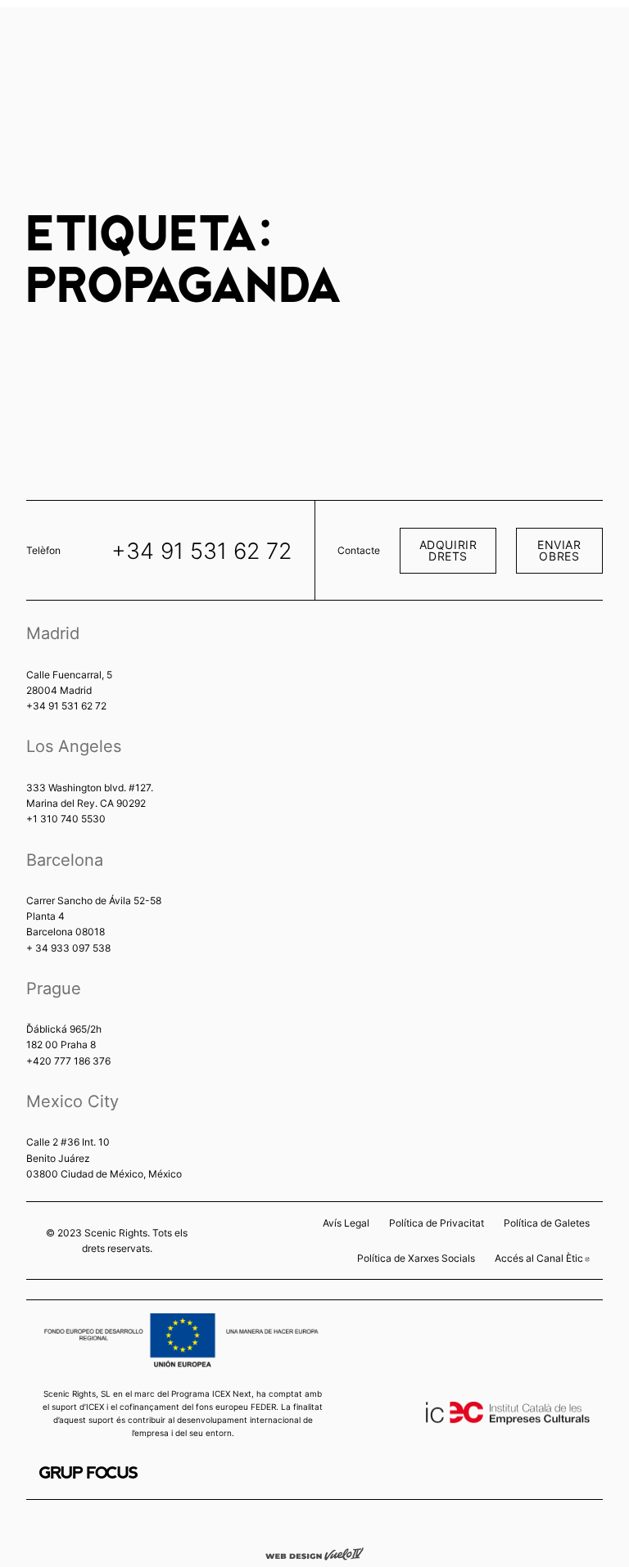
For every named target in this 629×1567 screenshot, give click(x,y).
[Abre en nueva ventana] (88, 1472)
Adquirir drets (448, 550)
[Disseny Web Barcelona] (314, 1553)
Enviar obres (559, 550)
